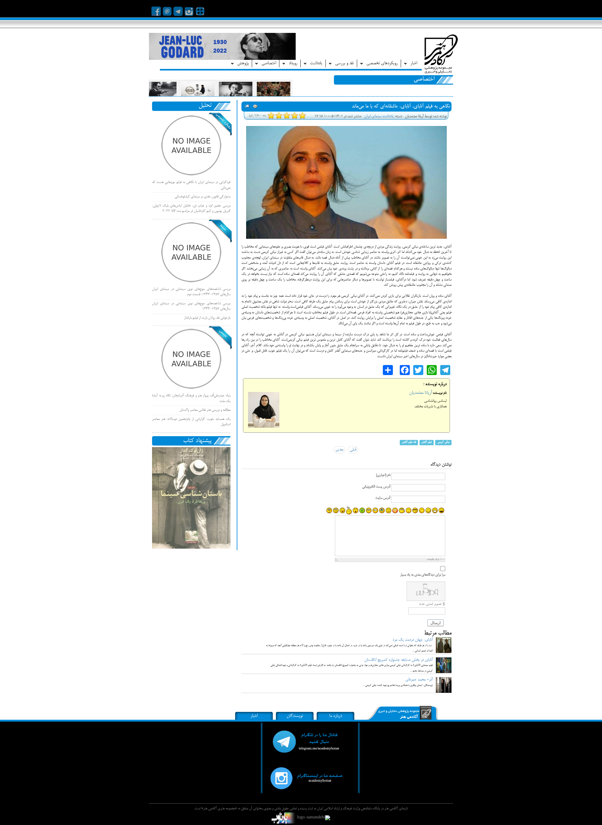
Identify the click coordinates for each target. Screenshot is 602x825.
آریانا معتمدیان (420, 393)
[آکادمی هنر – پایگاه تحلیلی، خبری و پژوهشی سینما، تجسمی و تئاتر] (441, 55)
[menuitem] (410, 63)
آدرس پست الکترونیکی (376, 487)
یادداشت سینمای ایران (378, 116)
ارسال (435, 623)
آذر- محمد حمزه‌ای (419, 679)
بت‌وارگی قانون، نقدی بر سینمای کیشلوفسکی (202, 197)
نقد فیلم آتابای (409, 442)
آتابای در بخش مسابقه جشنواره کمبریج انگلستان (398, 659)
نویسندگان (295, 716)
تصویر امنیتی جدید (430, 604)
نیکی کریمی (443, 442)
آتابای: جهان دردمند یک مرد (413, 639)
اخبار (254, 716)
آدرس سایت (382, 498)
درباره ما (335, 716)
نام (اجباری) (383, 475)
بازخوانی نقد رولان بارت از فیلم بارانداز (207, 318)
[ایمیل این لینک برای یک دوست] (247, 107)
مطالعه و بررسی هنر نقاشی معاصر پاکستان (204, 410)
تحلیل (205, 105)
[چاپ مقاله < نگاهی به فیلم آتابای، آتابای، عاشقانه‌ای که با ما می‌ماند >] (255, 107)
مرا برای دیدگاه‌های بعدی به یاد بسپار (422, 575)
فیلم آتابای (426, 442)
